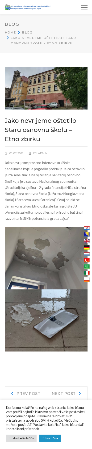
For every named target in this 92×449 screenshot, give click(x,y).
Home (10, 32)
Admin (43, 153)
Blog (27, 32)
